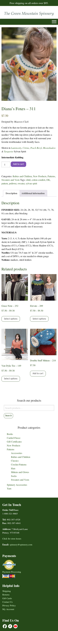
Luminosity (16, 147)
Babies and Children (22, 176)
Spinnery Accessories (17, 484)
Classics (15, 460)
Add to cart (18, 164)
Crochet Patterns (18, 464)
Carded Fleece (13, 437)
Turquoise (9, 151)
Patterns (51, 176)
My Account (8, 609)
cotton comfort (38, 179)
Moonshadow (49, 147)
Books (10, 434)
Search (8, 416)
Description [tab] (11, 193)
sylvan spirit (31, 183)
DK (48, 179)
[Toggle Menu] (54, 21)
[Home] (29, 13)
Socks (14, 475)
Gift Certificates (14, 441)
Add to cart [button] (38, 373)
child (28, 179)
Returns (6, 594)
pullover (12, 183)
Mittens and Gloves (20, 472)
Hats (13, 468)
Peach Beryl (36, 147)
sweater (21, 183)
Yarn (9, 488)
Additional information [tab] (33, 193)
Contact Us (7, 601)
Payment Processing (11, 571)
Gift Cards (7, 598)
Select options (10, 319)
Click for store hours (11, 538)
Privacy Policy (9, 605)
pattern (4, 183)
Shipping (6, 590)
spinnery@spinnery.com (21, 544)
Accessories (16, 453)
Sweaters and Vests (10, 179)
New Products (39, 176)
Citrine (26, 147)
